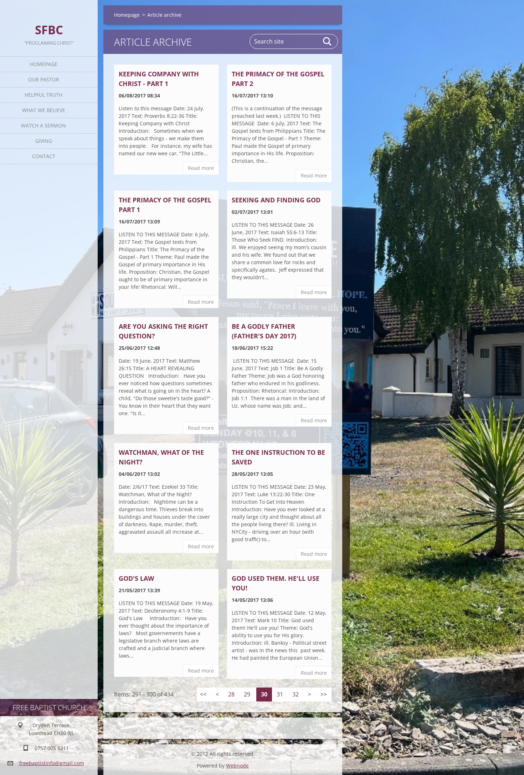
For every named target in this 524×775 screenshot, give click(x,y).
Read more (201, 168)
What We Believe (43, 110)
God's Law (136, 578)
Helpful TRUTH (43, 94)
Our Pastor (43, 79)
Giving (43, 140)
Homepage (43, 64)
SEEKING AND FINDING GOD (276, 200)
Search (327, 41)
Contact (43, 156)
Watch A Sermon (43, 125)
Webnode (237, 765)
